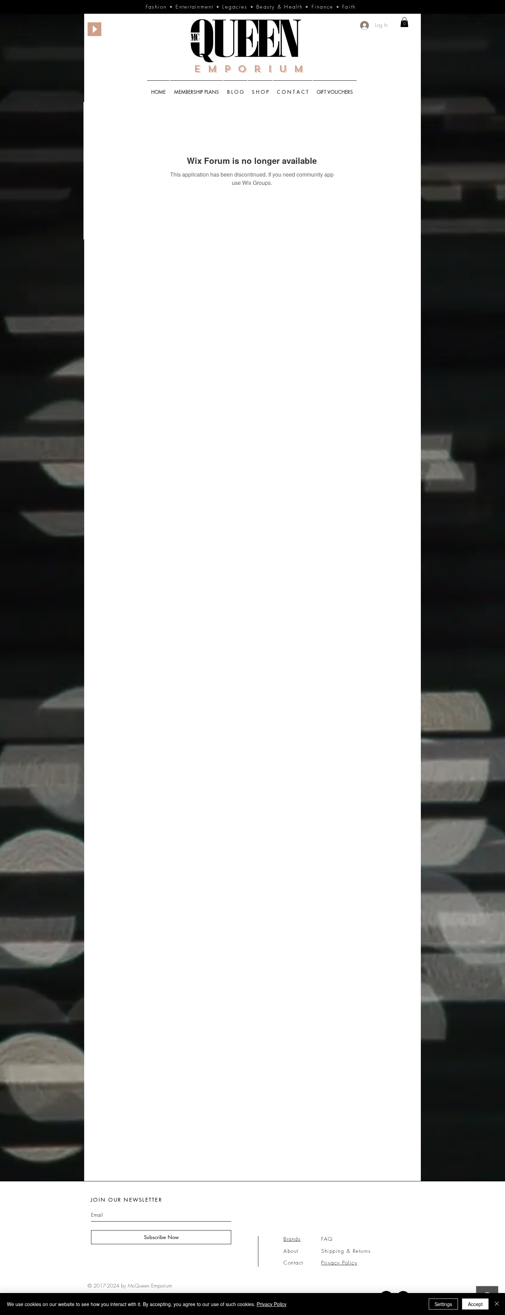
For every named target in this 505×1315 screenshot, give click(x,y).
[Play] (94, 29)
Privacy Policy (272, 1304)
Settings (443, 1304)
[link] (404, 22)
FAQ (327, 1239)
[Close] (497, 1304)
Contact (293, 1262)
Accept (475, 1304)
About (291, 1251)
